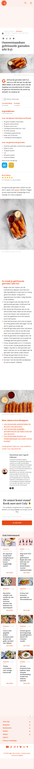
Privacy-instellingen (10, 741)
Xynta (21, 755)
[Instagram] (10, 488)
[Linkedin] (13, 488)
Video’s (5, 737)
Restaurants (7, 728)
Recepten (19, 31)
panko (17, 190)
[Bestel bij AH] (4, 165)
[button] (28, 722)
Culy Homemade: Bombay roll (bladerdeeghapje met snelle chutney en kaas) (18, 438)
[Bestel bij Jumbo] (11, 165)
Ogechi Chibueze (9, 31)
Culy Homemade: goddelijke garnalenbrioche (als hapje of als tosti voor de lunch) (18, 431)
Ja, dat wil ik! (17, 523)
